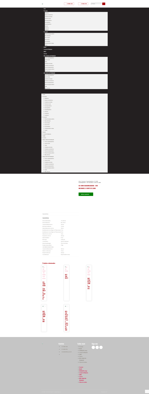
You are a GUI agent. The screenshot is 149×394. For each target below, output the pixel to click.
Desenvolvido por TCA (104, 391)
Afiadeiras (47, 12)
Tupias (46, 45)
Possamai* (46, 32)
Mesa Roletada (47, 35)
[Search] (103, 4)
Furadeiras (47, 27)
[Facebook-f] (93, 347)
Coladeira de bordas (48, 16)
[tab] (45, 214)
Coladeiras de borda (48, 63)
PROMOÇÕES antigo (83, 350)
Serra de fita (47, 39)
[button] (74, 92)
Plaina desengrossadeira (49, 69)
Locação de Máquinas (48, 49)
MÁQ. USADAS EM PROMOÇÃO (50, 56)
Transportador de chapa (49, 43)
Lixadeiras (47, 29)
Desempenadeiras (48, 20)
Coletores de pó (48, 18)
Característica (45, 214)
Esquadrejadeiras (48, 24)
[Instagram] (101, 347)
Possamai (45, 11)
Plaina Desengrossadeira (49, 33)
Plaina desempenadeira (49, 67)
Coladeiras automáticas (49, 65)
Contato (45, 53)
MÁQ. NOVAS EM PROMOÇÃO (49, 73)
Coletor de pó (47, 59)
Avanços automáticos (49, 14)
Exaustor (46, 26)
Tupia (46, 61)
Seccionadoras (47, 41)
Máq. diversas (47, 71)
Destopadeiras (47, 22)
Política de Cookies (83, 362)
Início (45, 8)
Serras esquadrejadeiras (49, 57)
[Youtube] (97, 347)
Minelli (45, 47)
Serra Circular (47, 37)
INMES (45, 51)
